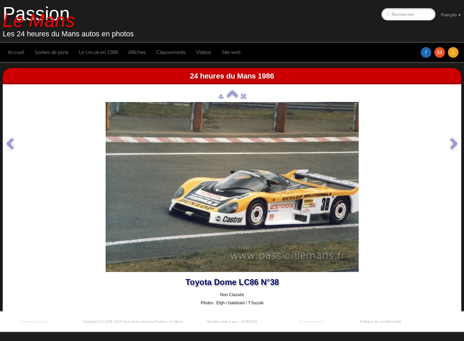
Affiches (137, 52)
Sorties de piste (51, 52)
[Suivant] (454, 144)
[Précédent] (9, 144)
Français (451, 15)
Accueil (16, 52)
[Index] (232, 96)
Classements (171, 52)
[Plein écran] (243, 96)
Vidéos (203, 52)
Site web (230, 52)
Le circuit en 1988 (98, 52)
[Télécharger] (221, 96)
